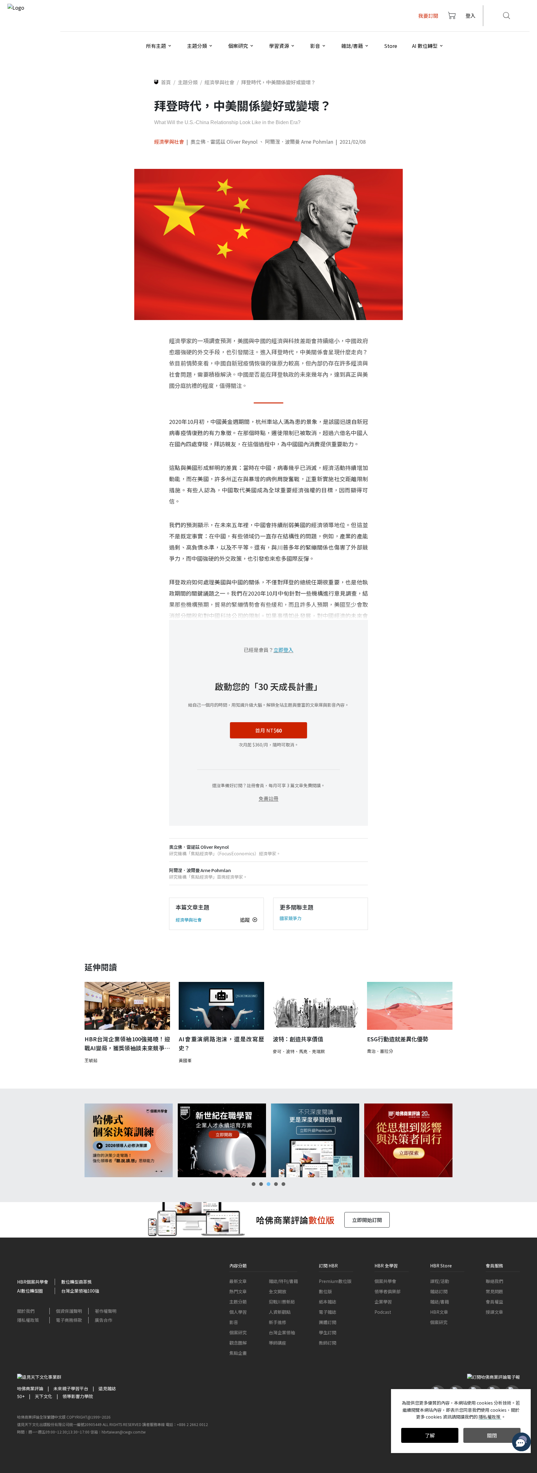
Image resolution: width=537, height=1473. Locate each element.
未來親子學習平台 (70, 1388)
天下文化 (43, 1396)
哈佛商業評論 (30, 1388)
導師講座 (277, 1343)
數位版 (325, 1291)
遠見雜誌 (107, 1388)
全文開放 (277, 1291)
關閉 (492, 1435)
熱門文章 (238, 1291)
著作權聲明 (106, 1311)
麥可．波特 (284, 1051)
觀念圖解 (238, 1343)
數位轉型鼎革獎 (76, 1282)
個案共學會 (385, 1281)
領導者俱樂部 (387, 1291)
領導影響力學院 (77, 1396)
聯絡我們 (494, 1281)
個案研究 (238, 1332)
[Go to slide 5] (283, 1184)
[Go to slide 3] (268, 1184)
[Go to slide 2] (261, 1184)
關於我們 (25, 1311)
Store (390, 45)
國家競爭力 (290, 918)
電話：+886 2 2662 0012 (187, 1424)
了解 (430, 1435)
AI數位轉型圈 (30, 1291)
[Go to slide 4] (276, 1184)
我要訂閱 (428, 15)
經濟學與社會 (169, 141)
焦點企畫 (238, 1353)
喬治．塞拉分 (380, 1051)
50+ (21, 1396)
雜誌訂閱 (439, 1291)
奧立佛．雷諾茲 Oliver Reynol (224, 141)
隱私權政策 (28, 1320)
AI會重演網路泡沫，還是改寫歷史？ (221, 1043)
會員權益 (494, 1302)
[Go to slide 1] (253, 1184)
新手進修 (277, 1322)
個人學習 (238, 1312)
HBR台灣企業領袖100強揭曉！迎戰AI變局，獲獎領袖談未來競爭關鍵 (127, 1043)
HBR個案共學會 (32, 1282)
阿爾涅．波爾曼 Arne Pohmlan (299, 141)
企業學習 (383, 1302)
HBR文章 (439, 1312)
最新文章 (238, 1281)
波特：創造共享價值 (298, 1039)
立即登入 (283, 649)
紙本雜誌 (327, 1302)
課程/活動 (439, 1281)
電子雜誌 (327, 1312)
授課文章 (494, 1312)
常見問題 (494, 1291)
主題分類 (238, 1302)
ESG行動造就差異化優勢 (397, 1039)
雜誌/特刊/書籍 (283, 1281)
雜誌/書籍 (439, 1302)
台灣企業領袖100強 (80, 1291)
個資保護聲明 (69, 1311)
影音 (233, 1322)
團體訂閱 (327, 1322)
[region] (268, 1140)
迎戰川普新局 (282, 1302)
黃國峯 (185, 1060)
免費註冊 (268, 798)
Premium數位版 (335, 1281)
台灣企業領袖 (282, 1332)
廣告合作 (103, 1320)
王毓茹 (91, 1060)
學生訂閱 (327, 1332)
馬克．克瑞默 (312, 1051)
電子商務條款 (69, 1320)
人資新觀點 (280, 1312)
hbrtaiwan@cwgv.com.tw (124, 1431)
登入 (470, 15)
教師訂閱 (327, 1343)
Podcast (382, 1312)
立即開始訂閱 (367, 1220)
